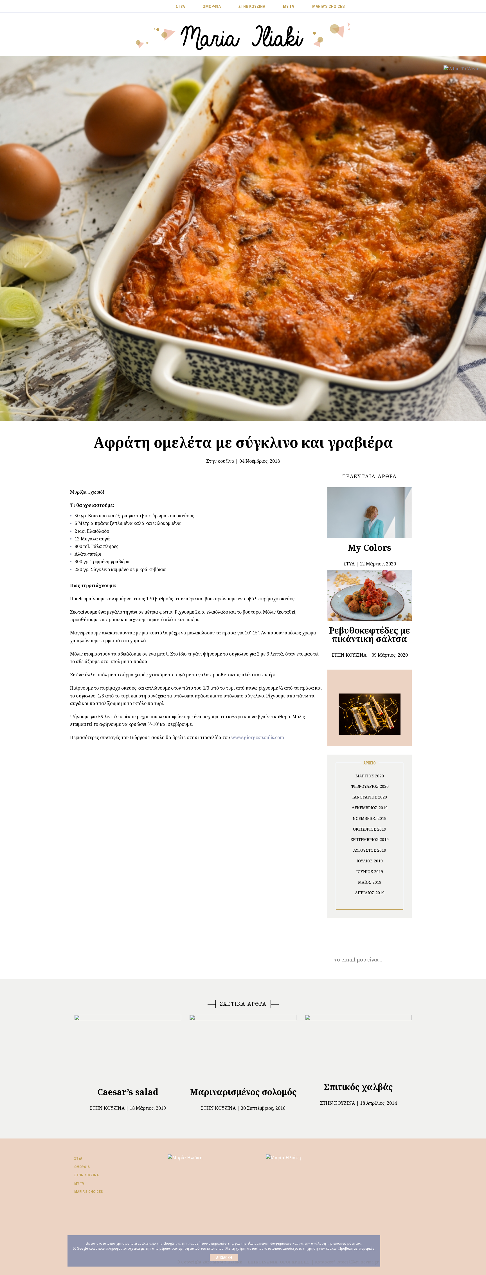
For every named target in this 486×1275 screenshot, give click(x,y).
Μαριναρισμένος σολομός (243, 1092)
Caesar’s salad (127, 1092)
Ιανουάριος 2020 (369, 797)
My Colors (369, 547)
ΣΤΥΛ (180, 6)
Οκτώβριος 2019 (369, 829)
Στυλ (78, 1158)
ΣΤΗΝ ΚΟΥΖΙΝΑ (251, 6)
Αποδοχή (224, 1257)
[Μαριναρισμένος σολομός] (243, 1048)
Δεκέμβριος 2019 (370, 807)
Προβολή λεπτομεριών (356, 1248)
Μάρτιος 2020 (370, 776)
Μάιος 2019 (369, 882)
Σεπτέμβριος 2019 (369, 839)
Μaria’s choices (328, 6)
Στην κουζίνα (220, 461)
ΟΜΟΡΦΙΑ (211, 6)
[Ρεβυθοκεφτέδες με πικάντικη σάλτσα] (369, 595)
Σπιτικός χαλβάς (358, 1087)
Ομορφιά (82, 1167)
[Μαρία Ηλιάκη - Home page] (243, 36)
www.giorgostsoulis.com (257, 737)
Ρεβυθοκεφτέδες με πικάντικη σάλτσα (369, 635)
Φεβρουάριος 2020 (370, 786)
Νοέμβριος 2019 (369, 818)
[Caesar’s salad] (127, 1048)
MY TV (288, 6)
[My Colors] (369, 512)
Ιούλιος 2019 (370, 861)
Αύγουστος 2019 (369, 850)
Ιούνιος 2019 (369, 871)
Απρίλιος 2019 (369, 892)
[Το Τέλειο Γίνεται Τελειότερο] (369, 714)
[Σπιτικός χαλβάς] (358, 1046)
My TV (79, 1183)
